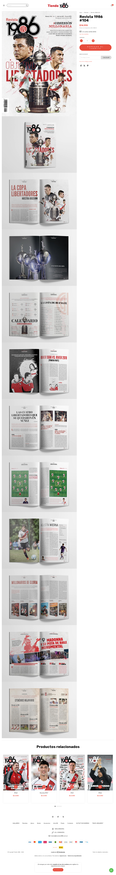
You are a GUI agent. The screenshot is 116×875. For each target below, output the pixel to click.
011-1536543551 (59, 832)
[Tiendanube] (58, 852)
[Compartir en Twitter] (84, 66)
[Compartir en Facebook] (80, 66)
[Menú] (4, 5)
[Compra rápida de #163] (16, 787)
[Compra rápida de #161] (72, 787)
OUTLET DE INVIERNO (82, 823)
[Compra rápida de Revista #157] (44, 787)
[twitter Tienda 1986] (63, 816)
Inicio (80, 12)
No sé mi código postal (85, 61)
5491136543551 (59, 829)
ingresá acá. (63, 855)
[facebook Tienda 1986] (58, 816)
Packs (62, 823)
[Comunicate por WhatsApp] (111, 870)
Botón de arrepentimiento (75, 855)
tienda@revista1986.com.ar (59, 836)
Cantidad (81, 37)
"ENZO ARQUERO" (97, 823)
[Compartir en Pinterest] (87, 66)
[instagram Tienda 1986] (52, 816)
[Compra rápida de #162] (100, 787)
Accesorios (47, 823)
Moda (39, 823)
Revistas (86, 12)
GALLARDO (16, 823)
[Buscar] (26, 5)
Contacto (70, 823)
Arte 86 (55, 823)
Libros (32, 823)
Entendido (58, 869)
